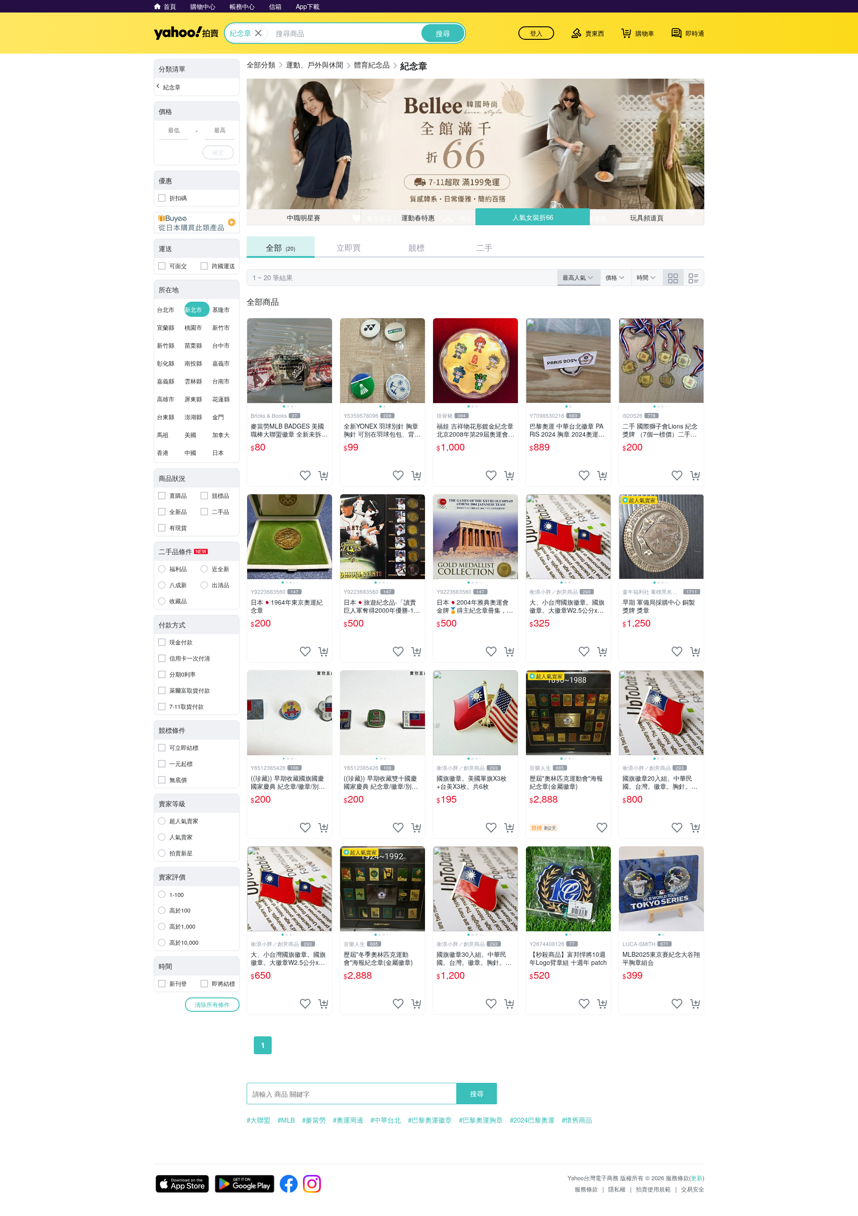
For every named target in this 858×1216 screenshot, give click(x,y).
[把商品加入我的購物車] (323, 475)
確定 (218, 152)
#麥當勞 (314, 1119)
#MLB (286, 1119)
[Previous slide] (253, 360)
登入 (536, 33)
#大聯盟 (258, 1119)
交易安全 (692, 1189)
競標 (416, 247)
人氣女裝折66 (533, 217)
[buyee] (197, 222)
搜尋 (477, 1093)
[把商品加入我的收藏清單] (305, 475)
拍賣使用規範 (653, 1189)
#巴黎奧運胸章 (481, 1119)
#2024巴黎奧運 (532, 1119)
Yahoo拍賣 (186, 33)
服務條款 (586, 1189)
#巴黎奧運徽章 (430, 1119)
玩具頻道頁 (647, 217)
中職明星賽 (303, 217)
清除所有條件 (212, 1004)
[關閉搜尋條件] (258, 33)
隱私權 (617, 1189)
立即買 (348, 247)
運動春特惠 (418, 217)
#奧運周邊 (348, 1119)
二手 (484, 247)
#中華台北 (385, 1119)
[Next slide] (326, 360)
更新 (696, 1178)
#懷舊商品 (577, 1119)
